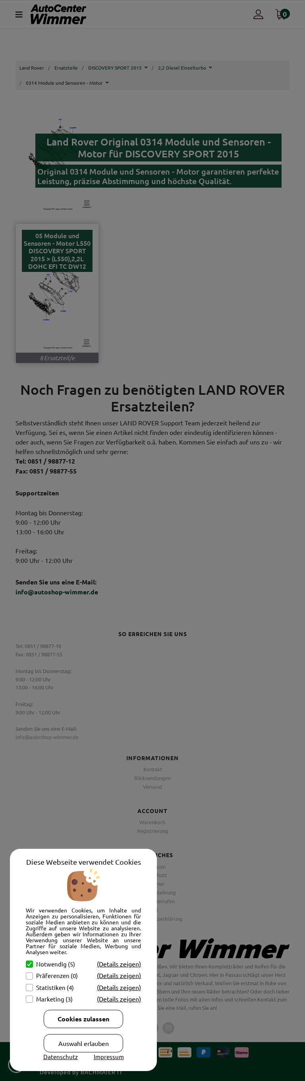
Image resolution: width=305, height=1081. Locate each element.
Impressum (109, 1056)
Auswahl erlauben (83, 1043)
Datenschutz (60, 1056)
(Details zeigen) (119, 964)
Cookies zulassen (83, 1019)
